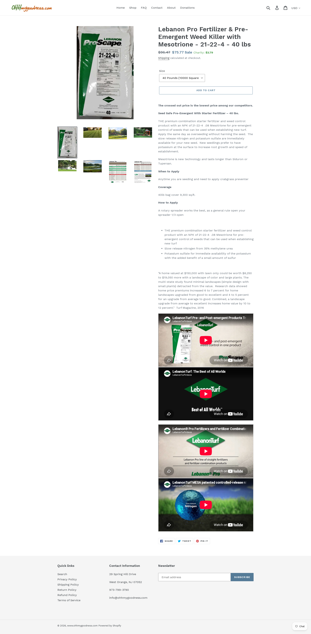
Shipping (163, 58)
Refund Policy (67, 595)
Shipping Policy (68, 584)
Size (162, 71)
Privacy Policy (67, 579)
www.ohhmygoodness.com (82, 625)
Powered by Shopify (109, 625)
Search (62, 574)
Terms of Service (68, 600)
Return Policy (66, 589)
